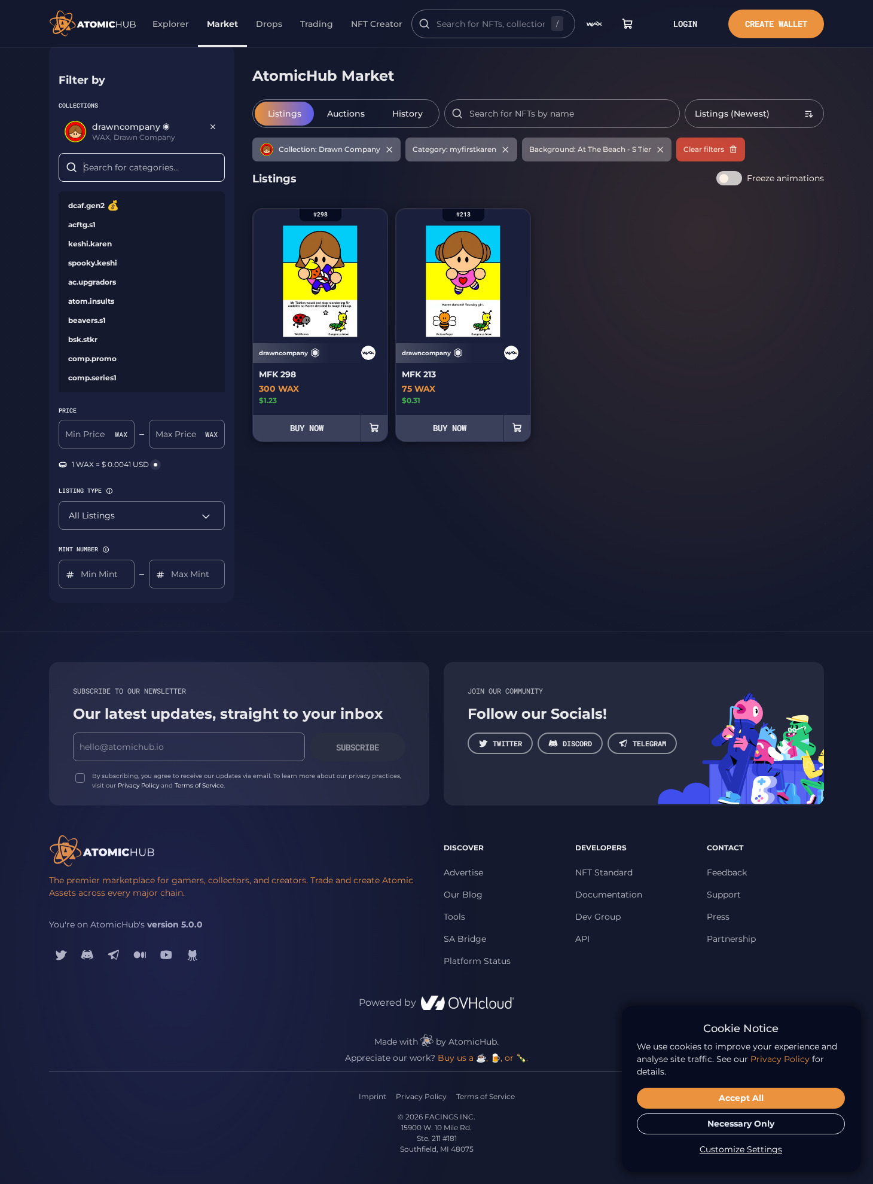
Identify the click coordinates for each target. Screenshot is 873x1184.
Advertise (463, 872)
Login (685, 23)
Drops (269, 24)
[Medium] (140, 955)
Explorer (170, 24)
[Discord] (87, 955)
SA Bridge (465, 938)
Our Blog (463, 894)
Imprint (372, 1096)
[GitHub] (192, 955)
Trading (316, 24)
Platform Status (477, 961)
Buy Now (306, 428)
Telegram (649, 743)
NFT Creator (376, 24)
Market (222, 24)
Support (724, 894)
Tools (454, 916)
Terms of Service (199, 785)
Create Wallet (776, 23)
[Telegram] (114, 955)
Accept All (741, 1098)
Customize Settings (741, 1149)
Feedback (727, 872)
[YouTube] (166, 955)
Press (718, 916)
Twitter (507, 743)
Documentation (608, 894)
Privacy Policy (138, 785)
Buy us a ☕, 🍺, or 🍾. (483, 1057)
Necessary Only (740, 1123)
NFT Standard (604, 872)
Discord (577, 743)
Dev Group (598, 916)
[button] (109, 491)
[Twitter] (61, 955)
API (582, 938)
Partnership (731, 938)
